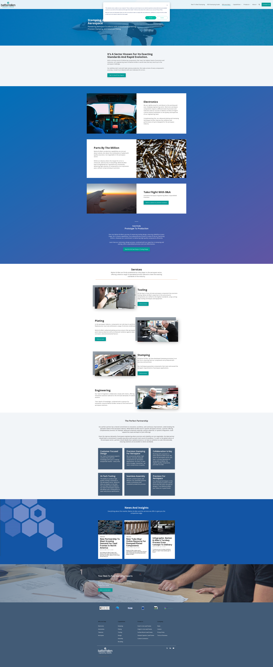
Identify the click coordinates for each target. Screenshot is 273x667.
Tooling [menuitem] (120, 632)
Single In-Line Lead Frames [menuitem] (145, 629)
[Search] (259, 4)
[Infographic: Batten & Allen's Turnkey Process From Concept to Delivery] (163, 527)
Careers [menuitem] (159, 629)
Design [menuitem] (120, 635)
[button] (167, 648)
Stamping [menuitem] (120, 626)
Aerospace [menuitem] (101, 635)
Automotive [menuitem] (101, 629)
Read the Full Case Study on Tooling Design (136, 249)
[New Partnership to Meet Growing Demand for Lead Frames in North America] (110, 527)
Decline (162, 17)
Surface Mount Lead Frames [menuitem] (145, 632)
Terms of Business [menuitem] (162, 635)
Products (246, 4)
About (254, 4)
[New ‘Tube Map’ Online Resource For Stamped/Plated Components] (136, 527)
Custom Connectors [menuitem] (143, 638)
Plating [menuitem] (120, 629)
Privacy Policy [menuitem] (160, 632)
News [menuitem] (158, 626)
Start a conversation (105, 590)
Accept (150, 17)
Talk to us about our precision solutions (156, 202)
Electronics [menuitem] (101, 626)
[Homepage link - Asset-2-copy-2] (105, 653)
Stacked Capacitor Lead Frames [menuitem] (146, 635)
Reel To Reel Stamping (198, 4)
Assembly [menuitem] (120, 638)
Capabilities (236, 4)
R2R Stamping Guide (213, 4)
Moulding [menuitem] (120, 641)
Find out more (143, 304)
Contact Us (266, 4)
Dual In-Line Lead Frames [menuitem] (144, 626)
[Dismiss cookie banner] (167, 5)
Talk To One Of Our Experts (116, 75)
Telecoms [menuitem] (100, 632)
